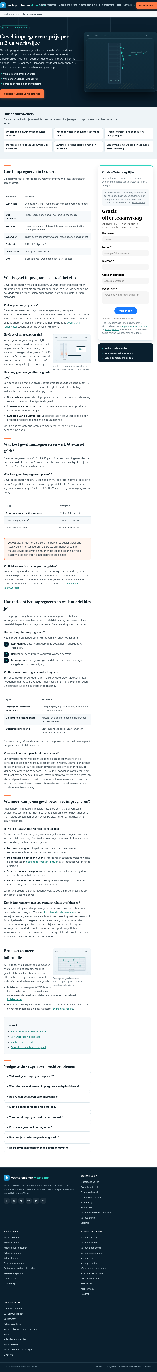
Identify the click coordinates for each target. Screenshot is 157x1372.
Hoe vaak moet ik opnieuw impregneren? (34, 1096)
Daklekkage (10, 1283)
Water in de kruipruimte (93, 1268)
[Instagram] (14, 1201)
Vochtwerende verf (22, 1042)
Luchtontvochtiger (13, 1313)
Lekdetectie (10, 1278)
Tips (119, 4)
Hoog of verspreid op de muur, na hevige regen (126, 133)
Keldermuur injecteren (15, 1247)
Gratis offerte (146, 5)
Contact (127, 4)
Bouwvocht (86, 1207)
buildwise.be (14, 999)
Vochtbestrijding (88, 4)
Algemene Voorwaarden (134, 326)
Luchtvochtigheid (13, 1308)
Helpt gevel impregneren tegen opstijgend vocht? (39, 1147)
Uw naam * (109, 233)
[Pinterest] (21, 1201)
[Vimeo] (36, 1201)
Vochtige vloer (88, 1257)
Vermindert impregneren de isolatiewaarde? (36, 1117)
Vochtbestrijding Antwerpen (18, 1349)
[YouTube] (29, 1201)
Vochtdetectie (11, 1344)
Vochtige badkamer (91, 1247)
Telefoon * (108, 260)
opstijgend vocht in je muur (41, 861)
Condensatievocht (90, 1192)
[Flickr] (43, 1201)
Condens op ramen (91, 1197)
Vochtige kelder (89, 1242)
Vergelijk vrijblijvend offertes (22, 93)
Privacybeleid (112, 329)
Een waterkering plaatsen (26, 1036)
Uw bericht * (109, 288)
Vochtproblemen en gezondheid (21, 1328)
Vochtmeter (10, 1318)
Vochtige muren (89, 1237)
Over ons (8, 1354)
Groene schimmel (90, 1278)
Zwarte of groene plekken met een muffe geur (76, 146)
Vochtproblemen (48, 4)
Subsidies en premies (15, 1339)
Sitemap (147, 1366)
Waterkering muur (13, 1273)
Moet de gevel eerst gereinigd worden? (32, 1106)
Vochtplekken (88, 1217)
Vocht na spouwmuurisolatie (96, 1212)
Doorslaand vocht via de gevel (28, 1047)
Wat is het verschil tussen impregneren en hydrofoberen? (44, 1086)
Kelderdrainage (12, 1257)
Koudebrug (86, 1202)
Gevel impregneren (14, 1263)
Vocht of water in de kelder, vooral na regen (77, 133)
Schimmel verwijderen (92, 1273)
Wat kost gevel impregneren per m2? (31, 1076)
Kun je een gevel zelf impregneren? (30, 1127)
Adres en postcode (113, 274)
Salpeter (85, 1222)
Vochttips (8, 1334)
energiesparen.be (63, 1008)
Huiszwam (86, 1283)
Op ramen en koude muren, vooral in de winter (27, 146)
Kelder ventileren (12, 1323)
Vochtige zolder (89, 1263)
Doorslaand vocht (90, 1187)
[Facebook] (7, 1201)
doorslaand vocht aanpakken (60, 912)
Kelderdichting (107, 4)
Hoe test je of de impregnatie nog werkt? (34, 1137)
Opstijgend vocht (68, 4)
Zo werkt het (138, 202)
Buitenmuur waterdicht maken (29, 1031)
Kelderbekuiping (12, 1252)
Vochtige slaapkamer (92, 1252)
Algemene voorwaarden (130, 1366)
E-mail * (107, 247)
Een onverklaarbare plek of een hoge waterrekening (128, 146)
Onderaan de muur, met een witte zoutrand (25, 133)
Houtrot (85, 1293)
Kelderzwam (87, 1288)
